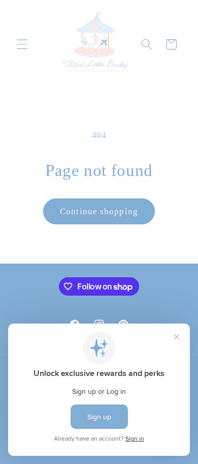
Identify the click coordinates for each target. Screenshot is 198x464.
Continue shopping (99, 211)
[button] (22, 44)
